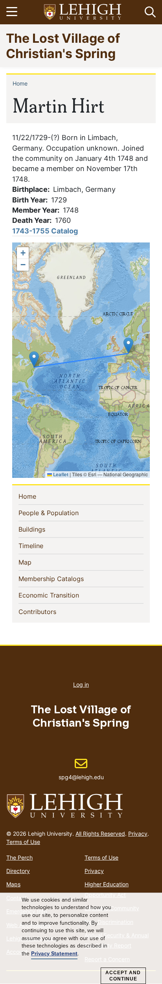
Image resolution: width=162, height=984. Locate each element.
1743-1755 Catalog (45, 231)
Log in (81, 684)
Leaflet (60, 474)
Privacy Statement (54, 954)
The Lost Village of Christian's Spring (63, 45)
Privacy (137, 833)
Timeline (43, 545)
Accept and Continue (123, 976)
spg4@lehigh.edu (81, 769)
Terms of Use (23, 842)
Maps (13, 884)
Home (20, 83)
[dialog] (81, 938)
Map (37, 562)
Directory (18, 871)
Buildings (44, 529)
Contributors (50, 611)
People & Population (61, 512)
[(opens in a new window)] (83, 12)
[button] (148, 12)
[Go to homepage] (81, 806)
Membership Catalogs (63, 578)
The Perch (19, 857)
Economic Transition (61, 595)
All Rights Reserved (100, 833)
